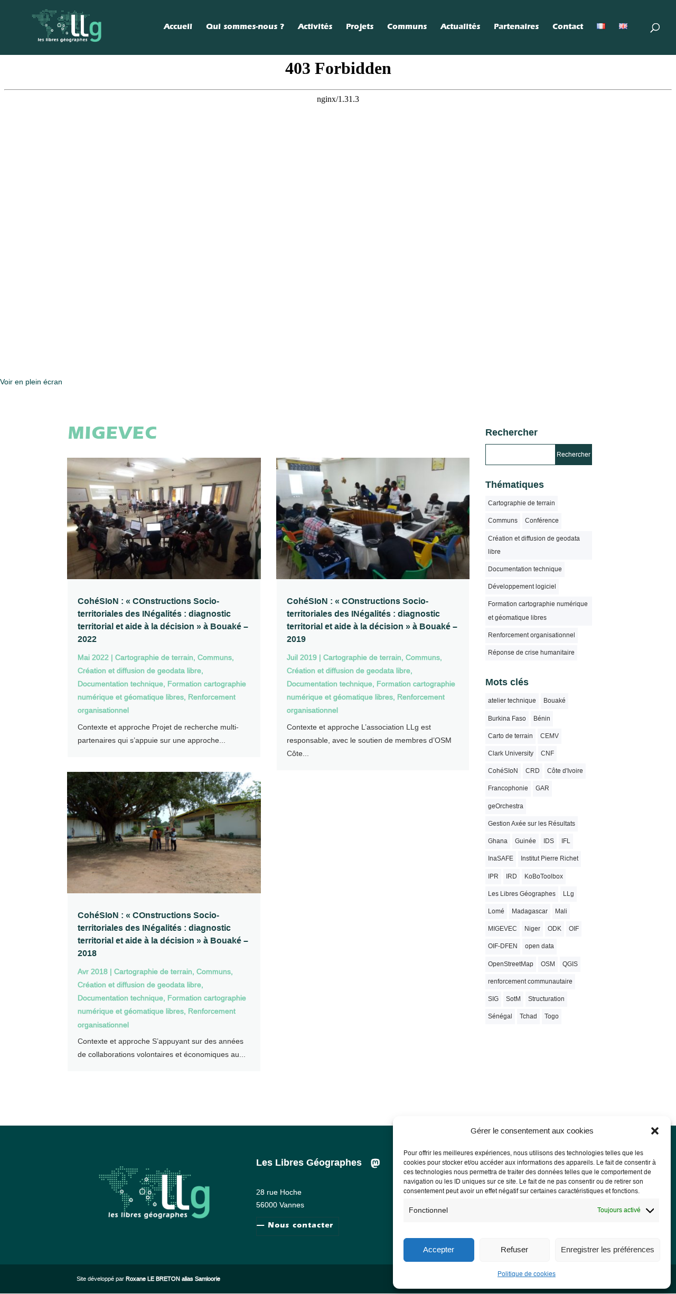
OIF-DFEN (503, 946)
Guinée (525, 841)
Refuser (514, 1249)
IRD (511, 876)
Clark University (510, 753)
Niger (532, 928)
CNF (547, 753)
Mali (561, 911)
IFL (565, 841)
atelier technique (512, 700)
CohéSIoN (503, 770)
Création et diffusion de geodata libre (139, 670)
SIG (493, 999)
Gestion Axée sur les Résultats (531, 823)
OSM (548, 964)
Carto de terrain (510, 736)
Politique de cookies (526, 1274)
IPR (493, 876)
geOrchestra (505, 806)
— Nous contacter (295, 1226)
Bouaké (554, 700)
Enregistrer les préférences (607, 1249)
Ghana (498, 841)
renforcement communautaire (530, 981)
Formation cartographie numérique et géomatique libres (538, 610)
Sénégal (500, 1016)
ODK (554, 928)
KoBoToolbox (543, 876)
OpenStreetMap (510, 964)
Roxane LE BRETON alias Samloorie (173, 1279)
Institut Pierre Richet (549, 858)
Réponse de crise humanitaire (531, 652)
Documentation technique (120, 683)
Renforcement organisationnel (531, 635)
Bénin (541, 718)
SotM (513, 999)
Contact (567, 28)
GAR (542, 788)
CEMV (549, 736)
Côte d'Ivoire (565, 770)
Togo (551, 1016)
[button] (655, 1131)
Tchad (528, 1016)
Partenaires (516, 28)
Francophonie (508, 788)
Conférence (542, 520)
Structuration (546, 999)
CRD (532, 770)
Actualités (460, 28)
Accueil (178, 28)
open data (539, 946)
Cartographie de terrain (154, 657)
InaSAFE (500, 858)
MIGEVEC (502, 928)
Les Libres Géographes (522, 894)
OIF (574, 928)
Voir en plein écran (31, 381)
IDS (548, 841)
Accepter (438, 1249)
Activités (315, 28)
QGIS (570, 964)
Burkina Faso (507, 718)
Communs (407, 28)
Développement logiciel (522, 586)
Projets (359, 28)
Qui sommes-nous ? (245, 28)
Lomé (496, 911)
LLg (568, 894)
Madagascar (530, 911)
